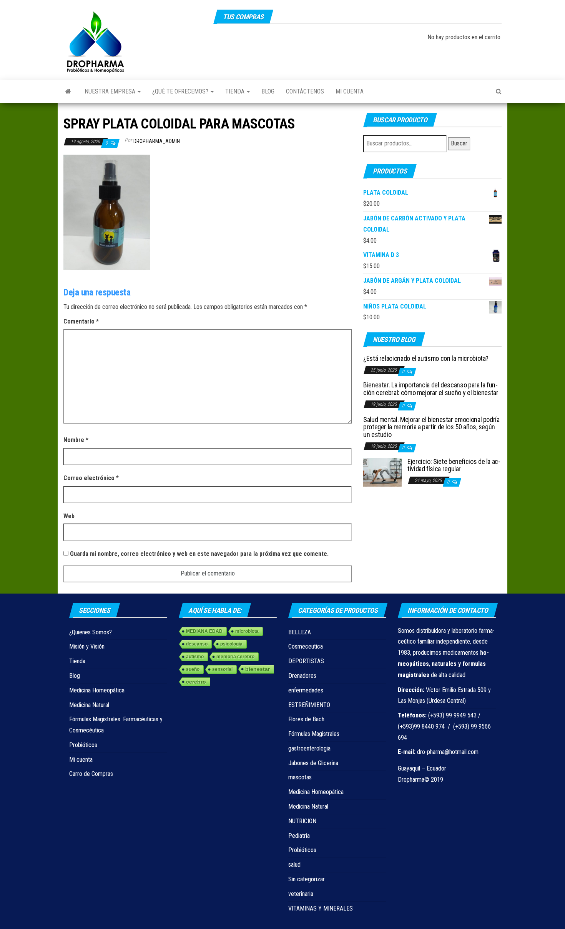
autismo (195, 656)
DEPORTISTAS (306, 661)
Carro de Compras (91, 773)
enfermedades (305, 690)
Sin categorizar (306, 879)
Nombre (75, 440)
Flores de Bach (306, 719)
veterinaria (300, 893)
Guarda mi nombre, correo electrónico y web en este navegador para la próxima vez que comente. (199, 553)
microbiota (247, 631)
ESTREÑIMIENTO (309, 705)
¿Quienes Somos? (90, 632)
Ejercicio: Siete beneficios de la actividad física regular (453, 465)
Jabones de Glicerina (313, 763)
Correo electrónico (91, 478)
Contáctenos (305, 91)
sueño (192, 669)
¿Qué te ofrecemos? (181, 91)
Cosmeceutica (305, 646)
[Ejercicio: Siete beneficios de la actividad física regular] (382, 471)
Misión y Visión (87, 646)
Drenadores (302, 675)
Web (69, 516)
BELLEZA (299, 632)
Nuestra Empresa (111, 91)
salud (294, 864)
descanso (197, 644)
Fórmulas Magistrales (313, 733)
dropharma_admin (156, 141)
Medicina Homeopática (97, 690)
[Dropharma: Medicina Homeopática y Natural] (68, 91)
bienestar (257, 669)
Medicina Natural (89, 705)
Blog (267, 91)
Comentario (81, 321)
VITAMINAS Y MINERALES (320, 908)
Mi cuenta (350, 91)
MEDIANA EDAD (204, 631)
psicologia (231, 644)
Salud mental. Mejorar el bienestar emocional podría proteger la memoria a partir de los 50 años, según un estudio (431, 427)
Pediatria (299, 835)
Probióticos (83, 745)
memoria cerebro (235, 656)
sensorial (222, 669)
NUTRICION (302, 821)
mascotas (300, 777)
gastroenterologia (309, 748)
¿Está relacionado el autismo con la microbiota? (426, 358)
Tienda (235, 91)
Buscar (459, 143)
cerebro (196, 682)
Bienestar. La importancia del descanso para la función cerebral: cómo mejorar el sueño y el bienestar (431, 389)
